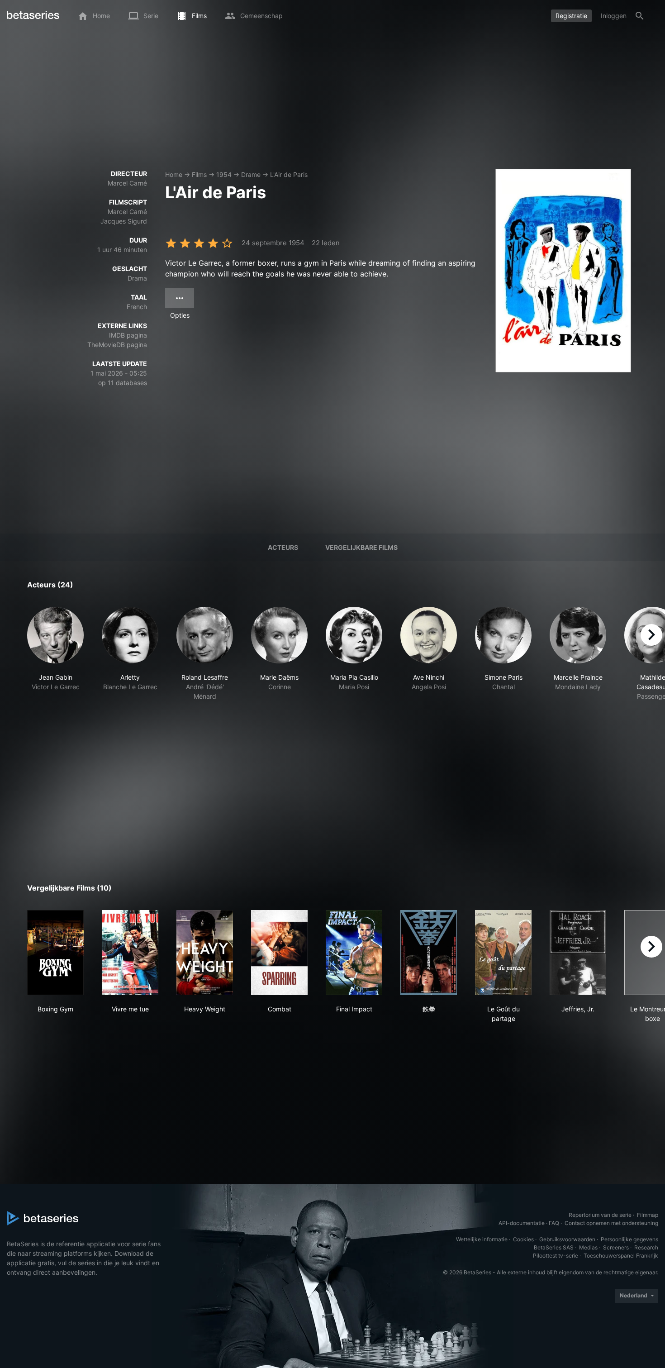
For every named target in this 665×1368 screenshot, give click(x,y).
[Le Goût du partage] (503, 952)
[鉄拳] (428, 952)
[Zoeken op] (639, 16)
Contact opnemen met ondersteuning (611, 1223)
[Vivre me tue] (130, 952)
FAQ (554, 1223)
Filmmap (647, 1214)
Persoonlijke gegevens (629, 1239)
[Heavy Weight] (204, 952)
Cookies (523, 1239)
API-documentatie (522, 1223)
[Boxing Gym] (55, 952)
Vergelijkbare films (361, 547)
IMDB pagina (128, 335)
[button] (55, 658)
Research (646, 1247)
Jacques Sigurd (123, 221)
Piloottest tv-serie (555, 1255)
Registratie (571, 15)
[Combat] (279, 952)
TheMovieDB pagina (117, 344)
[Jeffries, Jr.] (578, 952)
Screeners (616, 1247)
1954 (224, 174)
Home (173, 174)
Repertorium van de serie (600, 1214)
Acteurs (283, 547)
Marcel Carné (127, 183)
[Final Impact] (354, 952)
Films (199, 174)
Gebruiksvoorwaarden (567, 1239)
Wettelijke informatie (482, 1239)
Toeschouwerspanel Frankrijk (621, 1255)
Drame (251, 174)
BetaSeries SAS (554, 1247)
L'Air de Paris (289, 174)
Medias (588, 1247)
